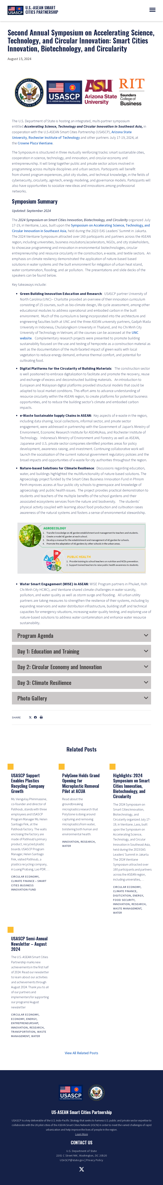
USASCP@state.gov (72, 1160)
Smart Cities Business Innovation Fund (29, 885)
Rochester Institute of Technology (54, 137)
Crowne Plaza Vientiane (35, 143)
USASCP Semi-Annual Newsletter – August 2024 (29, 943)
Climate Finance (23, 881)
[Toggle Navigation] (152, 10)
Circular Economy (25, 876)
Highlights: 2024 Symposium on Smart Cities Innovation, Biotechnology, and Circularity (131, 785)
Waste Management (127, 908)
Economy (17, 1019)
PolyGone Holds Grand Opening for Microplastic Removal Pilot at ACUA (81, 783)
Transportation (23, 1031)
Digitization (122, 895)
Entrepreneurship (24, 1023)
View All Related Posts (81, 1053)
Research (88, 841)
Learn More (81, 1134)
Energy (138, 895)
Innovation (70, 841)
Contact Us (81, 1142)
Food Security (124, 900)
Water (66, 846)
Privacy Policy (94, 1160)
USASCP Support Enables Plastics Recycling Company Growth (27, 783)
